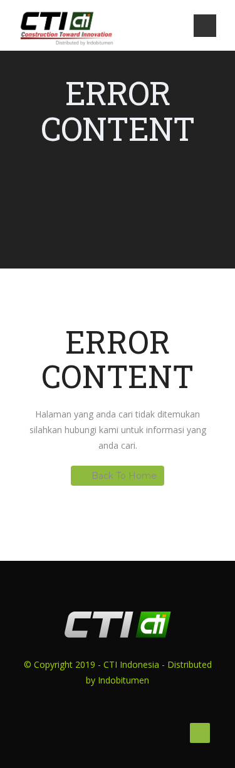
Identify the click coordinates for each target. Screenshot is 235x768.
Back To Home (124, 475)
